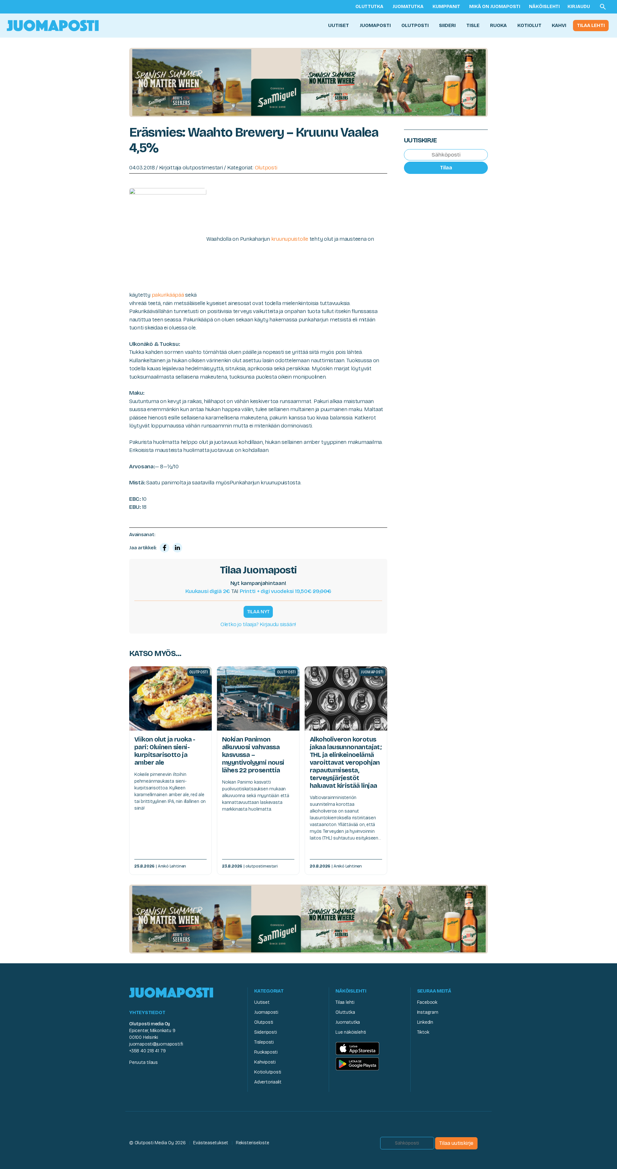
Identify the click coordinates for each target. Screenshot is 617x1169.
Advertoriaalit (268, 1082)
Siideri (447, 25)
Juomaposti (375, 25)
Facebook (427, 1002)
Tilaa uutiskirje (456, 1143)
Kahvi (559, 25)
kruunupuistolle (289, 239)
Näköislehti (544, 6)
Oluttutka (369, 6)
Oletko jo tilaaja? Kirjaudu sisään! (258, 624)
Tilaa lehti (591, 25)
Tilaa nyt (258, 612)
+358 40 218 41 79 (147, 1051)
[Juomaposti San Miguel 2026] (308, 82)
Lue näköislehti (350, 1032)
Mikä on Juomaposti (494, 6)
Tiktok (423, 1032)
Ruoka (498, 25)
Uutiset (338, 25)
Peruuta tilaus (143, 1062)
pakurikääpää (168, 295)
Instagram (427, 1012)
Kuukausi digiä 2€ (207, 591)
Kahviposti (265, 1062)
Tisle (472, 25)
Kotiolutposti (267, 1072)
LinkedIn (425, 1022)
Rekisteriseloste (252, 1143)
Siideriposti (265, 1032)
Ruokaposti (266, 1052)
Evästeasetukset (210, 1143)
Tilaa (446, 168)
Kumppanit (446, 6)
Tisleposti (264, 1042)
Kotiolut (529, 25)
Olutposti (415, 25)
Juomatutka (408, 6)
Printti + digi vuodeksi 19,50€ (285, 591)
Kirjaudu (579, 6)
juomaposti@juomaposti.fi (156, 1044)
